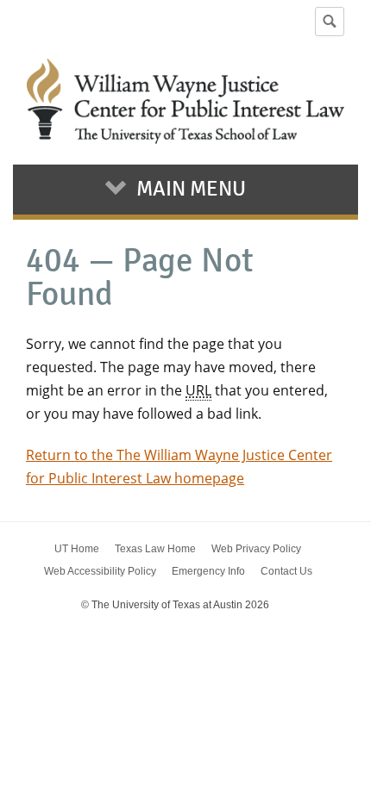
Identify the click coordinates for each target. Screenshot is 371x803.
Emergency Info (208, 571)
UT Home (76, 549)
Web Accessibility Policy (100, 571)
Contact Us (286, 571)
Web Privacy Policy (256, 549)
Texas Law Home (155, 549)
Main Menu (191, 189)
